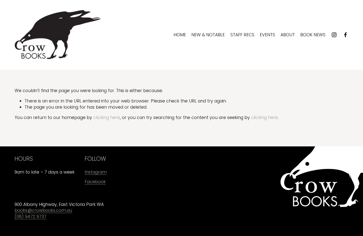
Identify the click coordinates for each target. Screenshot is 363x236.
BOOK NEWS (312, 35)
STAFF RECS (242, 35)
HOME (180, 35)
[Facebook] (345, 35)
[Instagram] (334, 35)
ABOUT (288, 35)
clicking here (106, 117)
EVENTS (267, 35)
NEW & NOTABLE (208, 35)
